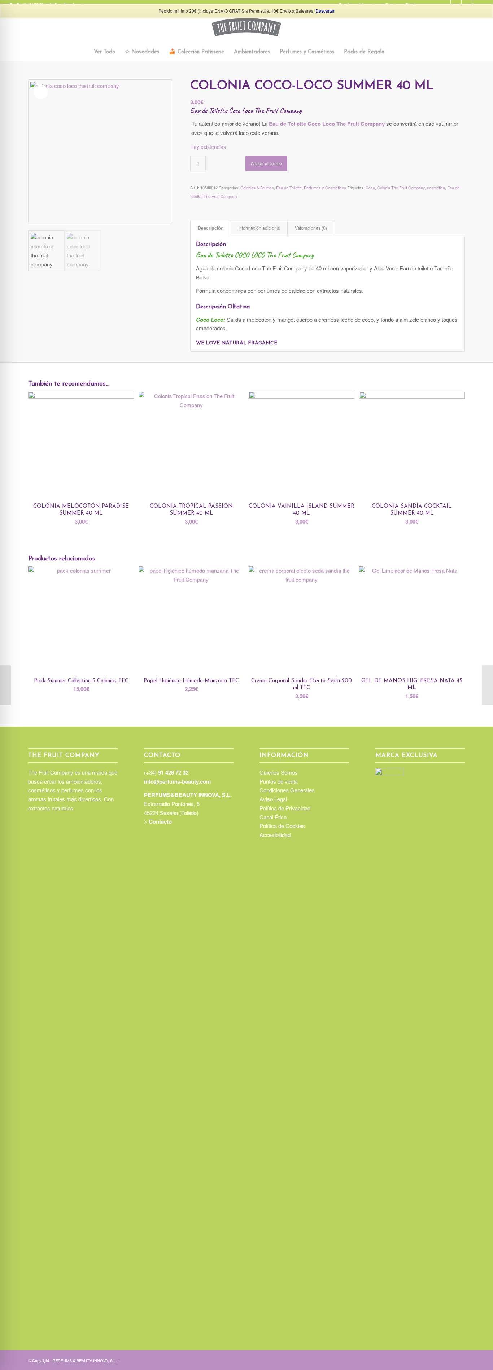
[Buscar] (393, 52)
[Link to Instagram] (427, 1359)
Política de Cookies (282, 825)
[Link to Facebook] (448, 1359)
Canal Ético (273, 817)
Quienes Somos (278, 772)
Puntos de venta (278, 781)
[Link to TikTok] (437, 1359)
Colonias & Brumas (257, 187)
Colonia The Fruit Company (401, 187)
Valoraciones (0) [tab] (311, 228)
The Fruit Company (220, 196)
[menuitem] (104, 52)
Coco (370, 187)
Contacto (160, 821)
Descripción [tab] (211, 228)
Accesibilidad (275, 834)
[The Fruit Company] (246, 27)
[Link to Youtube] (459, 1359)
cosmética (436, 187)
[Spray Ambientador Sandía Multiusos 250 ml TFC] (5, 685)
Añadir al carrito (266, 163)
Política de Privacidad (284, 808)
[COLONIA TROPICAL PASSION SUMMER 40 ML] (487, 685)
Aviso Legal (273, 799)
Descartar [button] (325, 11)
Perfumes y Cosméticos (325, 187)
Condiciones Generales (287, 790)
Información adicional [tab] (259, 228)
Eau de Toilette (289, 187)
